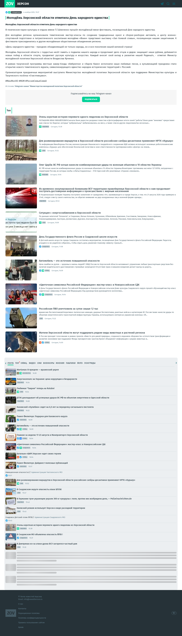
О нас (20, 604)
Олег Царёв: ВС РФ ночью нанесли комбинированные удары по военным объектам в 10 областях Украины (100, 164)
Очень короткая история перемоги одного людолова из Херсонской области (83, 116)
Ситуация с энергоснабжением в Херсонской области (70, 212)
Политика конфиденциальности (32, 618)
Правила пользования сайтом (31, 622)
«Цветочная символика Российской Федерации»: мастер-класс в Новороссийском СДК (89, 284)
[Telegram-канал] (162, 3)
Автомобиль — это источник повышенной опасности (69, 260)
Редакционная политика (29, 613)
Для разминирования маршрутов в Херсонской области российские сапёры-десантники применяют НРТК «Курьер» (106, 140)
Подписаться (91, 99)
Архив (20, 627)
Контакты (22, 608)
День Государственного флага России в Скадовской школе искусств (78, 236)
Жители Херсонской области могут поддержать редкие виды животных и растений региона (92, 332)
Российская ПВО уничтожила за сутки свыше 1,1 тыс (68, 308)
